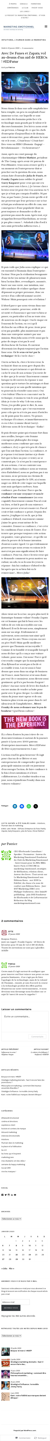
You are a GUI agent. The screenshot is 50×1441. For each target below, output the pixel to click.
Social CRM (6, 1168)
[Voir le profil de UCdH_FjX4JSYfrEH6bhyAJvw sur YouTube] (15, 1195)
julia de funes (26, 831)
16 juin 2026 (15, 1382)
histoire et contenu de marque (13, 1129)
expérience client (8, 1125)
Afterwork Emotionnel (10, 1118)
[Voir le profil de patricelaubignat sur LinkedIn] (12, 1195)
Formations (36, 4)
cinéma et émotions (9, 1121)
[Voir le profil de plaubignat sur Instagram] (9, 1195)
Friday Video (37, 8)
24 (30, 1255)
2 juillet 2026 (15, 1359)
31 (30, 1259)
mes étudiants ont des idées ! (13, 1161)
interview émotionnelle (10, 1136)
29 (17, 1259)
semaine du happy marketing (13, 1164)
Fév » (11, 1268)
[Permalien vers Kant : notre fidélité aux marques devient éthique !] (5, 1396)
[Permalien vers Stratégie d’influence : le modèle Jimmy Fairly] (5, 1385)
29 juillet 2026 (16, 1348)
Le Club (25, 8)
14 (10, 1250)
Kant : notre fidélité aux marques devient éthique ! (21, 1095)
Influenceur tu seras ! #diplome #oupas (10, 1051)
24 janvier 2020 (13, 48)
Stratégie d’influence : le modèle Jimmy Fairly (19, 1091)
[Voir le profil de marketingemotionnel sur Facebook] (2, 1195)
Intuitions (7, 40)
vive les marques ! (8, 1171)
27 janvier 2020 (14, 934)
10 (30, 1246)
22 (17, 1255)
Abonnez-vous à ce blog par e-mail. (19, 1281)
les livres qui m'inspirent (11, 1154)
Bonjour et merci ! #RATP (11, 1077)
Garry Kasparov (14, 831)
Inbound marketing (9, 1132)
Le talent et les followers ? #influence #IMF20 (40, 1051)
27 (3, 1259)
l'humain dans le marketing (30, 40)
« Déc (4, 1268)
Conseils (24, 4)
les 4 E (4, 1150)
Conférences (13, 8)
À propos (13, 4)
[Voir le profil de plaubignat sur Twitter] (6, 1195)
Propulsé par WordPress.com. (25, 1430)
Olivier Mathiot (38, 831)
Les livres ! (25, 11)
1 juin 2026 (15, 1393)
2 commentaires (27, 48)
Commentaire (37, 1036)
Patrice (11, 67)
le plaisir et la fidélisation (11, 1146)
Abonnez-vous (11, 1308)
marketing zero (7, 1157)
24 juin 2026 (15, 1371)
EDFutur (21, 829)
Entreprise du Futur (32, 829)
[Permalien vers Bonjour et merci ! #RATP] (5, 1352)
